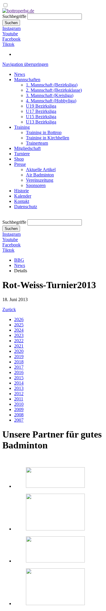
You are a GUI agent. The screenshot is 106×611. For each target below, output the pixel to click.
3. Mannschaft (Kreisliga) (49, 95)
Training (22, 127)
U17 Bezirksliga (41, 111)
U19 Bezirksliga (41, 105)
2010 (19, 404)
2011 (18, 398)
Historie (21, 190)
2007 (19, 420)
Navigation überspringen (25, 64)
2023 (19, 335)
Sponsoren (36, 185)
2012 (19, 393)
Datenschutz (25, 206)
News (19, 74)
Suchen (11, 23)
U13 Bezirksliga (41, 121)
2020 (19, 351)
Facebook (11, 38)
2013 (19, 388)
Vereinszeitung (39, 180)
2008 (19, 414)
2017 (19, 367)
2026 (19, 319)
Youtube (10, 33)
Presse (20, 164)
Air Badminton (40, 174)
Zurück (9, 309)
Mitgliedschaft (27, 148)
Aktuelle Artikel (41, 169)
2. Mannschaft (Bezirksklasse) (54, 90)
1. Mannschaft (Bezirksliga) (51, 84)
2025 (19, 324)
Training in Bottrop (44, 132)
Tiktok (8, 44)
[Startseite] (18, 10)
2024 (19, 330)
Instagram (11, 28)
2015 (19, 377)
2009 (19, 409)
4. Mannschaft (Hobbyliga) (51, 100)
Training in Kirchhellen (47, 137)
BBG (19, 260)
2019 (19, 356)
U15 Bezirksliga (41, 116)
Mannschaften (27, 79)
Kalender (22, 195)
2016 (19, 372)
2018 (19, 361)
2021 (19, 345)
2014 (19, 382)
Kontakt (21, 201)
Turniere (22, 153)
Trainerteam (37, 143)
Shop (19, 158)
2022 (19, 340)
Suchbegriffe (14, 16)
